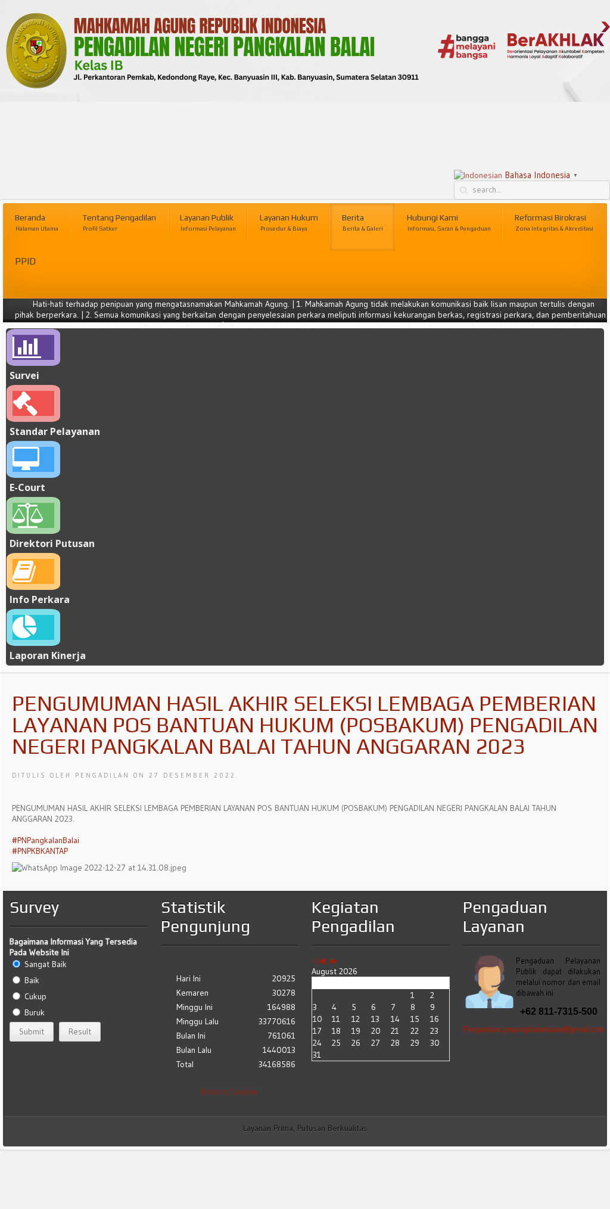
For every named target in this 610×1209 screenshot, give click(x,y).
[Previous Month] (321, 960)
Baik (31, 980)
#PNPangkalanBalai (45, 840)
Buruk (34, 1012)
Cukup (35, 996)
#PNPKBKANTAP (40, 851)
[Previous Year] (315, 960)
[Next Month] (334, 960)
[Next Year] (328, 960)
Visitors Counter (229, 1091)
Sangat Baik (45, 964)
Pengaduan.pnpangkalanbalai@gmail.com (534, 1029)
